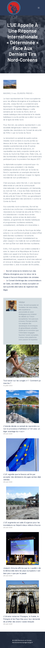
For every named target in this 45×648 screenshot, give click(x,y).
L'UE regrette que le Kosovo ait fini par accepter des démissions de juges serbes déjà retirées (22, 477)
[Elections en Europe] (14, 7)
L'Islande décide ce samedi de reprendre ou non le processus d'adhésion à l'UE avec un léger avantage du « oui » (21, 429)
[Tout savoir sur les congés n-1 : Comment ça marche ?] (22, 376)
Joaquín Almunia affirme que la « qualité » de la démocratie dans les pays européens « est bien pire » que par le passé (22, 570)
